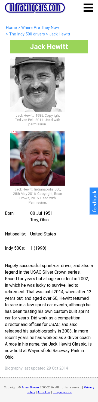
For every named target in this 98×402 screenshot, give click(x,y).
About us (44, 392)
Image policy (62, 392)
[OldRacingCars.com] (35, 9)
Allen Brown (30, 387)
